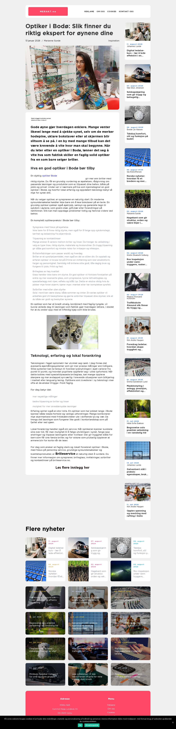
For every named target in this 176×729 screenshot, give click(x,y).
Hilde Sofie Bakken (135, 423)
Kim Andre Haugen (135, 340)
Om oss (101, 11)
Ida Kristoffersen (134, 172)
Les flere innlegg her (72, 467)
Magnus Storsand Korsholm (134, 297)
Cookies (111, 11)
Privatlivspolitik (92, 725)
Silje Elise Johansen (135, 88)
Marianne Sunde (52, 40)
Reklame (89, 11)
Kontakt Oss (126, 11)
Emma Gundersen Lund (137, 382)
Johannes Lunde (134, 46)
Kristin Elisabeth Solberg (137, 255)
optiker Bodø (49, 175)
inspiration (113, 40)
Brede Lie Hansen (135, 129)
